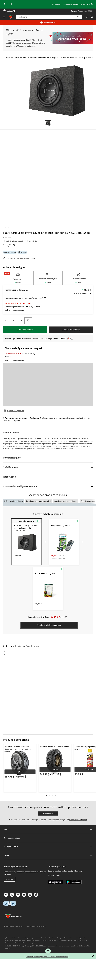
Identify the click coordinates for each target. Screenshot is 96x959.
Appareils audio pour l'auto (64, 57)
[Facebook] (6, 895)
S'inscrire (9, 879)
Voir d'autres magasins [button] (14, 310)
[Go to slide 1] (48, 123)
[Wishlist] (86, 16)
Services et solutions (12, 838)
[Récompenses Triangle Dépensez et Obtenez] (70, 38)
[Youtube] (24, 895)
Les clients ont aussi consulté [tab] (38, 501)
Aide (5, 829)
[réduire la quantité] (21, 320)
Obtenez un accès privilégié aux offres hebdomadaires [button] (47, 956)
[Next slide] (91, 4)
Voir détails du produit (14, 241)
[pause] (11, 4)
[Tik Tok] (36, 895)
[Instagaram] (18, 895)
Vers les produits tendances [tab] (65, 501)
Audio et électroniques (38, 57)
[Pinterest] (30, 895)
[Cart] (91, 16)
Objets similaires (33, 241)
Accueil (9, 57)
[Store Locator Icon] (4, 11)
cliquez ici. (17, 420)
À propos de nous (11, 847)
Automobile (20, 57)
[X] (12, 895)
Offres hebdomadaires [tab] (13, 501)
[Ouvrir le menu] (4, 16)
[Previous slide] (4, 4)
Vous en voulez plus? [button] (81, 294)
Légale (6, 855)
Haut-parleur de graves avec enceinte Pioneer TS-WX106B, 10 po (46, 232)
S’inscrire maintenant (78, 820)
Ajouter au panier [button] (25, 330)
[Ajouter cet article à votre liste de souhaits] (28, 320)
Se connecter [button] (48, 813)
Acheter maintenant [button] (71, 330)
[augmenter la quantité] (5, 320)
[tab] (17, 278)
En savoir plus (54, 875)
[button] (78, 16)
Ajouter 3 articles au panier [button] (49, 625)
